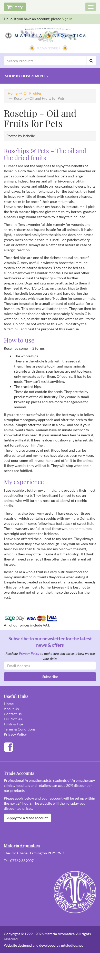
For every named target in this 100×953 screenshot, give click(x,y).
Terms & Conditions (19, 729)
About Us (11, 709)
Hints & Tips (13, 724)
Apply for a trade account (27, 818)
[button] (50, 76)
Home (12, 93)
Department (25, 76)
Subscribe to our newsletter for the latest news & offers (50, 642)
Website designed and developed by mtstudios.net (43, 945)
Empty (17, 7)
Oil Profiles (33, 93)
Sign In (67, 19)
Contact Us (13, 714)
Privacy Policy (29, 653)
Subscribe (50, 676)
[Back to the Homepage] (50, 35)
